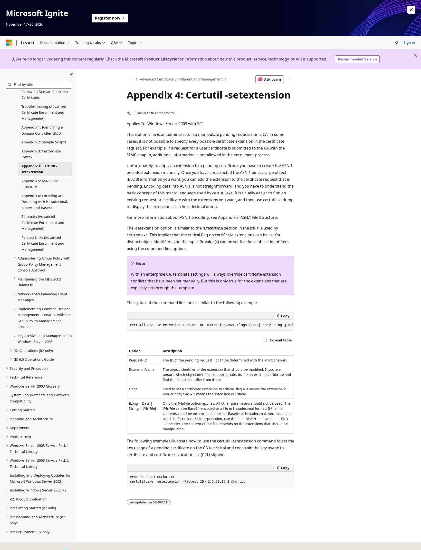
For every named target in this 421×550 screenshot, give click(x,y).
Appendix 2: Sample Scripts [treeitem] (43, 142)
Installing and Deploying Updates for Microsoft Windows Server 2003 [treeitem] (40, 478)
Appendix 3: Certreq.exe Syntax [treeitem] (41, 154)
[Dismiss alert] (411, 10)
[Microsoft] (9, 43)
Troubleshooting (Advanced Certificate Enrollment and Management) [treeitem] (43, 112)
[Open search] (397, 42)
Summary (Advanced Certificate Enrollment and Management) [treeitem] (42, 222)
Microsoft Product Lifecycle (151, 59)
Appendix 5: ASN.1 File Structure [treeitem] (39, 184)
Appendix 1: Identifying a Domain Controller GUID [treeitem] (42, 130)
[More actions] (290, 79)
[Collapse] (71, 75)
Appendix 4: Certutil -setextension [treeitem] (39, 169)
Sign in (409, 42)
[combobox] (39, 85)
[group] (210, 325)
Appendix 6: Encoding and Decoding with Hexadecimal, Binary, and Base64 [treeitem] (44, 201)
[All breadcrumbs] (131, 79)
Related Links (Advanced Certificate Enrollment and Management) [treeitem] (42, 243)
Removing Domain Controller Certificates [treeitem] (45, 94)
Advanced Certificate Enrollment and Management (181, 79)
